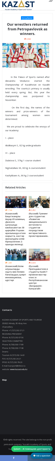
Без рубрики (27, 18)
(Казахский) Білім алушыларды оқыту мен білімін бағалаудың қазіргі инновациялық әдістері (15, 273)
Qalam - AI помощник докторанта (32, 448)
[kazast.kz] (12, 5)
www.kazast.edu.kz (18, 369)
